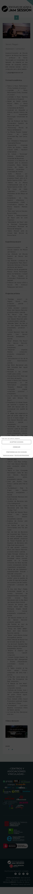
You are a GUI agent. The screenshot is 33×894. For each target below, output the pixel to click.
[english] (17, 438)
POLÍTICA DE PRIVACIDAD (21, 455)
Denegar (16, 447)
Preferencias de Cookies (16, 452)
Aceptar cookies (16, 442)
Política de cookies (8, 455)
